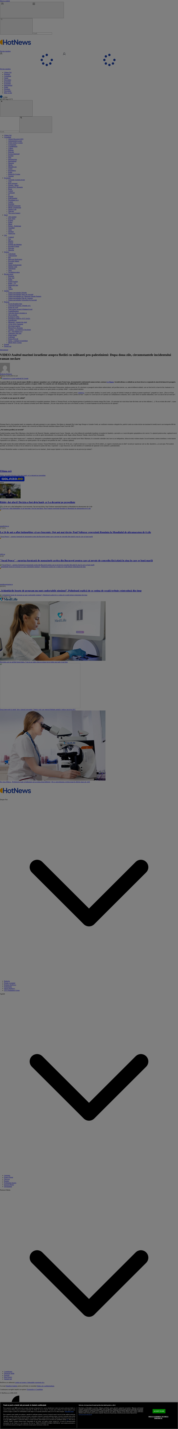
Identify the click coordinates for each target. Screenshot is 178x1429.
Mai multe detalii (69, 1411)
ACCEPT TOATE (159, 1411)
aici (67, 1419)
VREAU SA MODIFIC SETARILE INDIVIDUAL (158, 1417)
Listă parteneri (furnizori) (85, 1414)
